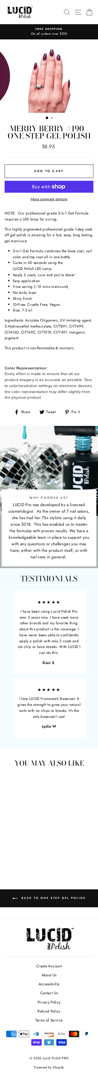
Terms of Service (49, 1020)
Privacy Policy (49, 1002)
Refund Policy (49, 1011)
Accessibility (49, 984)
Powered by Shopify (49, 1067)
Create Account (49, 966)
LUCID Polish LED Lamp (32, 268)
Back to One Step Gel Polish (53, 898)
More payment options (49, 199)
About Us (49, 975)
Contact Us (49, 993)
